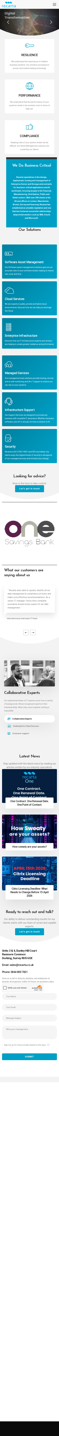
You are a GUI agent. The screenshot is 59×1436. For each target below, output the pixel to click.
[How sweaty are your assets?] (29, 831)
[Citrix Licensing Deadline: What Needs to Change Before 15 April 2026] (29, 873)
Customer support (20, 733)
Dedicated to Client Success (26, 726)
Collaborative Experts (22, 719)
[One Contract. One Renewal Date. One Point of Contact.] (29, 786)
